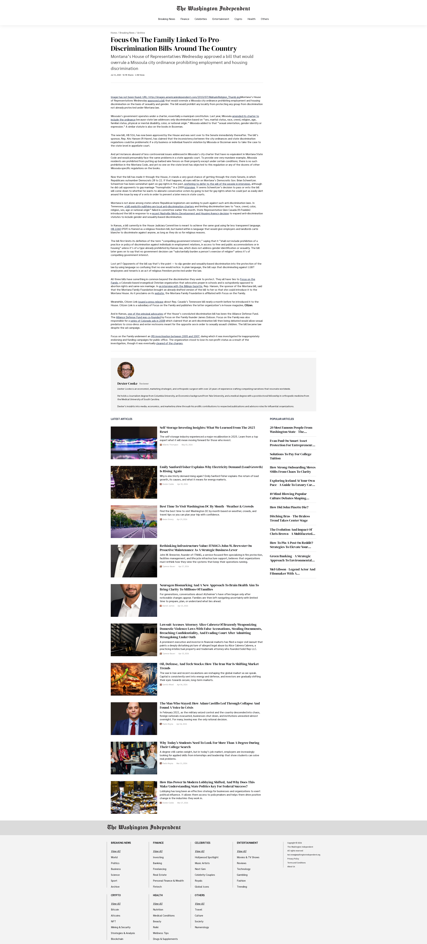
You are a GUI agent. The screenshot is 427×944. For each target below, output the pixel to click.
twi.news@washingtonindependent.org (303, 855)
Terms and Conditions (296, 863)
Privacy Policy (293, 859)
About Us (291, 867)
